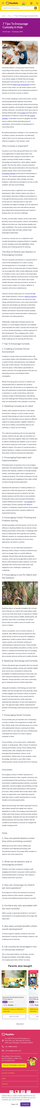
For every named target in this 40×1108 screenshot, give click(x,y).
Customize (26, 1100)
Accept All (25, 1104)
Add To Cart (14, 1017)
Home (3, 16)
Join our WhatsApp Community (14, 1065)
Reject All (14, 1104)
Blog (9, 16)
